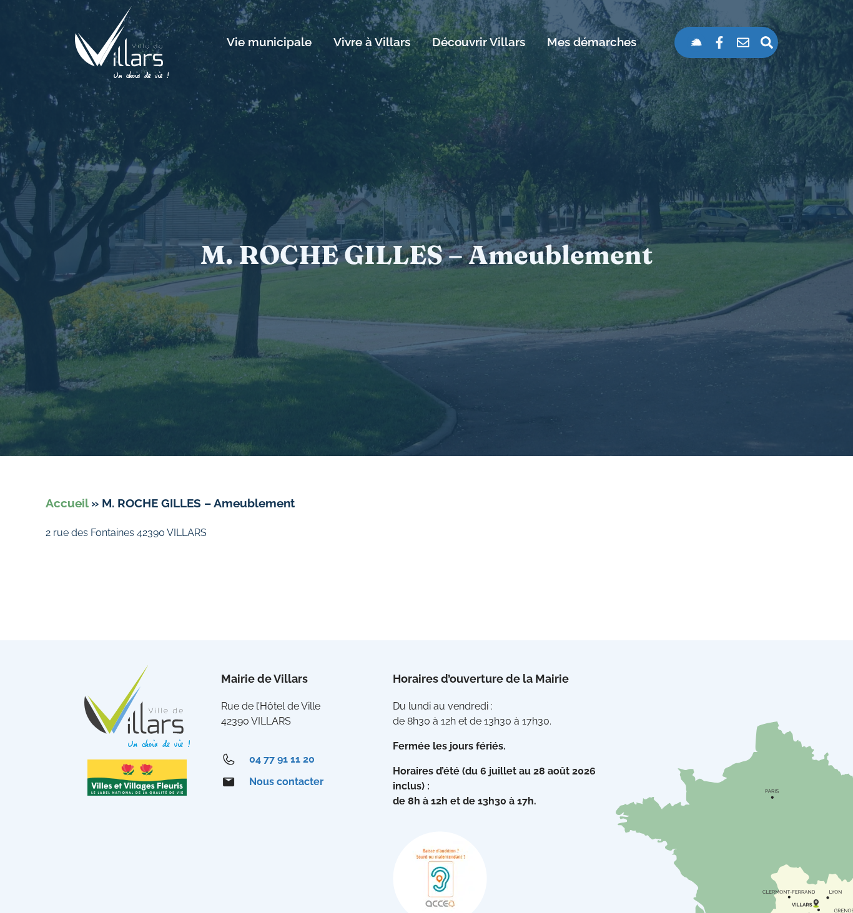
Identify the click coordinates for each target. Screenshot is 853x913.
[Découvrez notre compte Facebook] (719, 42)
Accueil (67, 503)
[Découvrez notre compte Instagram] (696, 42)
